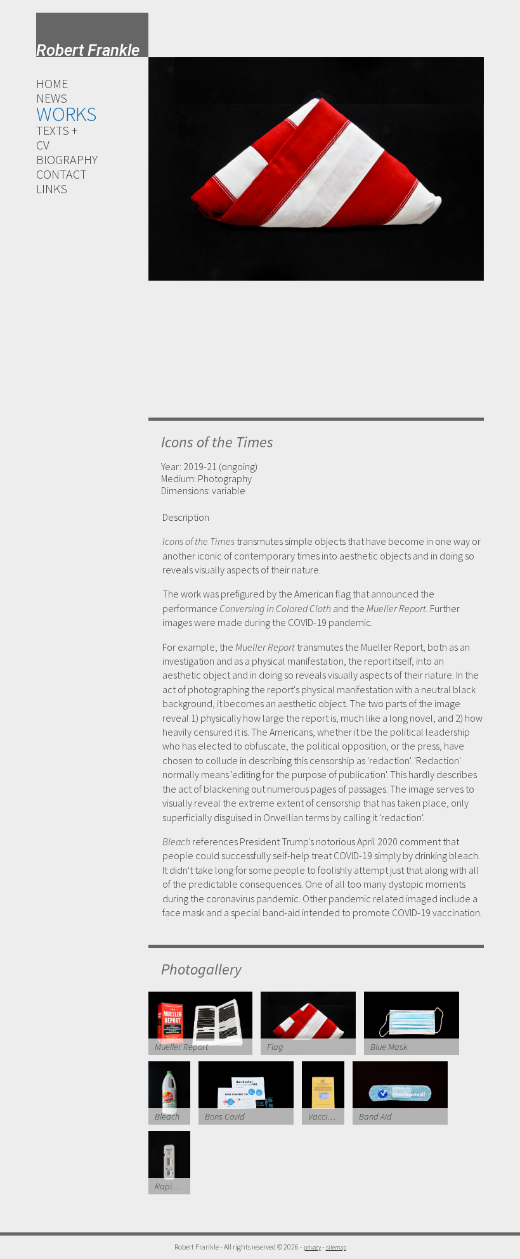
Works (66, 114)
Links (51, 188)
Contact (61, 174)
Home (52, 83)
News (51, 98)
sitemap (336, 1247)
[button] (166, 224)
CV (42, 144)
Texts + (56, 130)
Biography (67, 159)
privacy (312, 1247)
